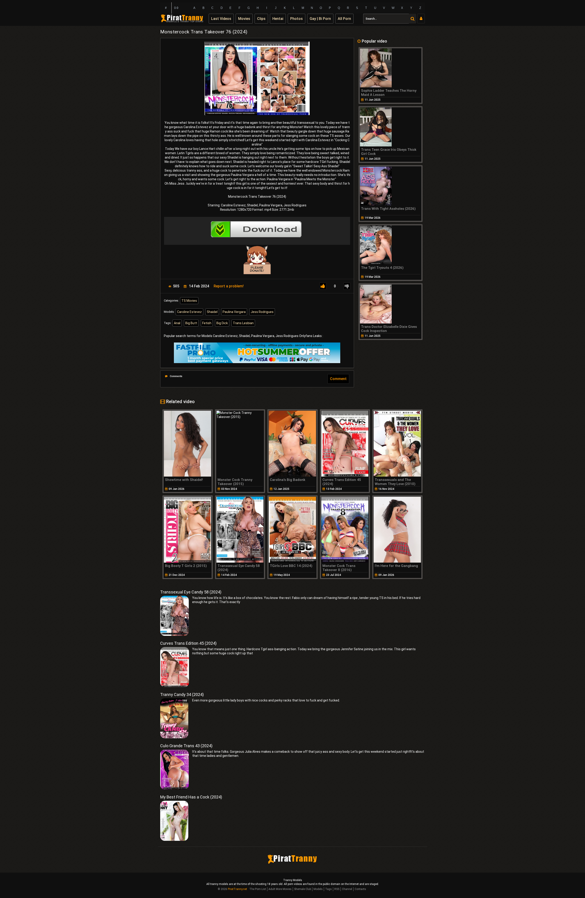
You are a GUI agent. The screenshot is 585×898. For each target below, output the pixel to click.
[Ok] (322, 286)
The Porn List (257, 889)
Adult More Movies (280, 889)
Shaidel (212, 312)
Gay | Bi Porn (320, 18)
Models (318, 889)
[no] (346, 286)
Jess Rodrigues (262, 312)
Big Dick (222, 323)
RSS (336, 889)
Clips (261, 18)
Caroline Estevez (189, 312)
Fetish (206, 323)
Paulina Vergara (234, 312)
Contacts (360, 889)
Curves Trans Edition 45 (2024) (188, 643)
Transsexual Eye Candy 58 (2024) (190, 592)
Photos (296, 18)
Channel (347, 889)
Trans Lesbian (243, 323)
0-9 (176, 8)
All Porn (344, 18)
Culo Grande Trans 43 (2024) (186, 745)
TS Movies (189, 300)
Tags (328, 889)
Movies (244, 18)
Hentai (277, 18)
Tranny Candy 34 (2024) (182, 694)
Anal (177, 323)
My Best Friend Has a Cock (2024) (191, 797)
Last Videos (221, 18)
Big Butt (191, 323)
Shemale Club (302, 889)
